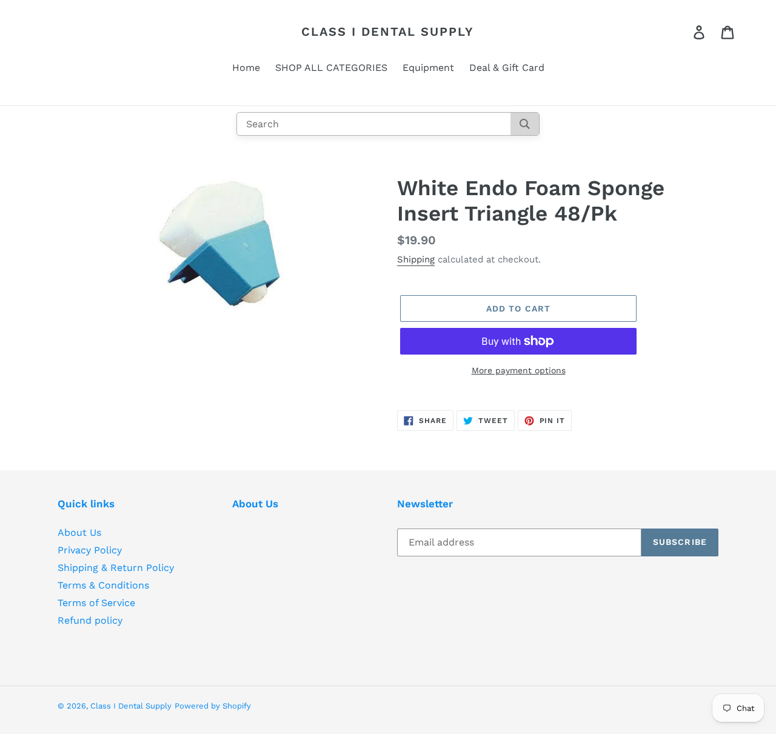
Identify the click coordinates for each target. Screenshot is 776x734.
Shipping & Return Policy (116, 567)
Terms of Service (96, 603)
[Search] (524, 124)
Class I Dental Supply (387, 31)
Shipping (416, 259)
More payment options (519, 370)
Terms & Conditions (103, 585)
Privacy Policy (90, 550)
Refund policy (90, 620)
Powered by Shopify (213, 705)
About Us (79, 532)
